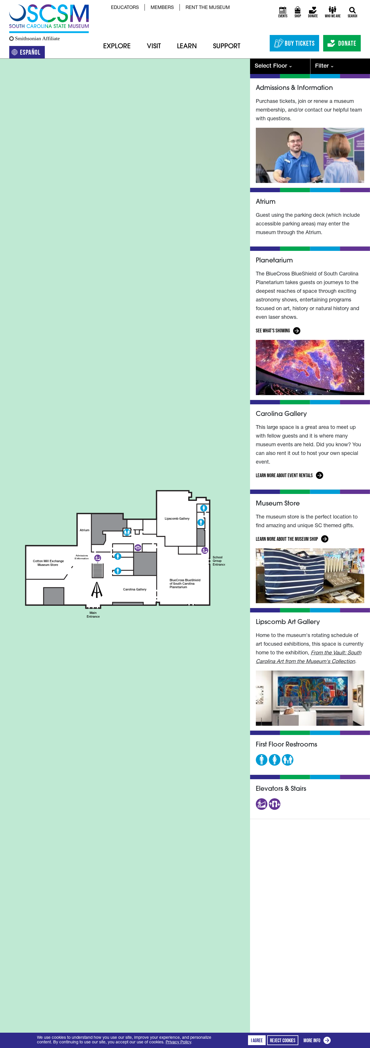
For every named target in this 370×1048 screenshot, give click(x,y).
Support (226, 46)
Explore (117, 46)
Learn (187, 46)
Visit (154, 46)
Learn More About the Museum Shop (287, 539)
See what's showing (273, 331)
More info (318, 1041)
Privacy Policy (178, 1042)
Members (162, 8)
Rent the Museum (208, 8)
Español (32, 53)
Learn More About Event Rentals (284, 476)
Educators (125, 8)
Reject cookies (282, 1040)
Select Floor (271, 66)
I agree (257, 1040)
